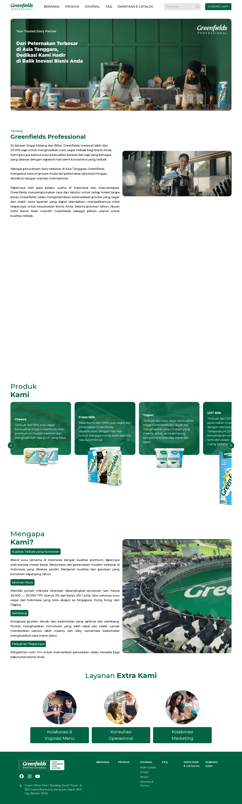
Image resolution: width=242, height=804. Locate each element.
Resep (144, 777)
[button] (11, 445)
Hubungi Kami (212, 764)
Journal (92, 6)
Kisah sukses (148, 767)
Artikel (144, 772)
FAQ (109, 6)
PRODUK (72, 6)
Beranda (52, 6)
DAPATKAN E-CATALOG (135, 6)
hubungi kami (218, 6)
